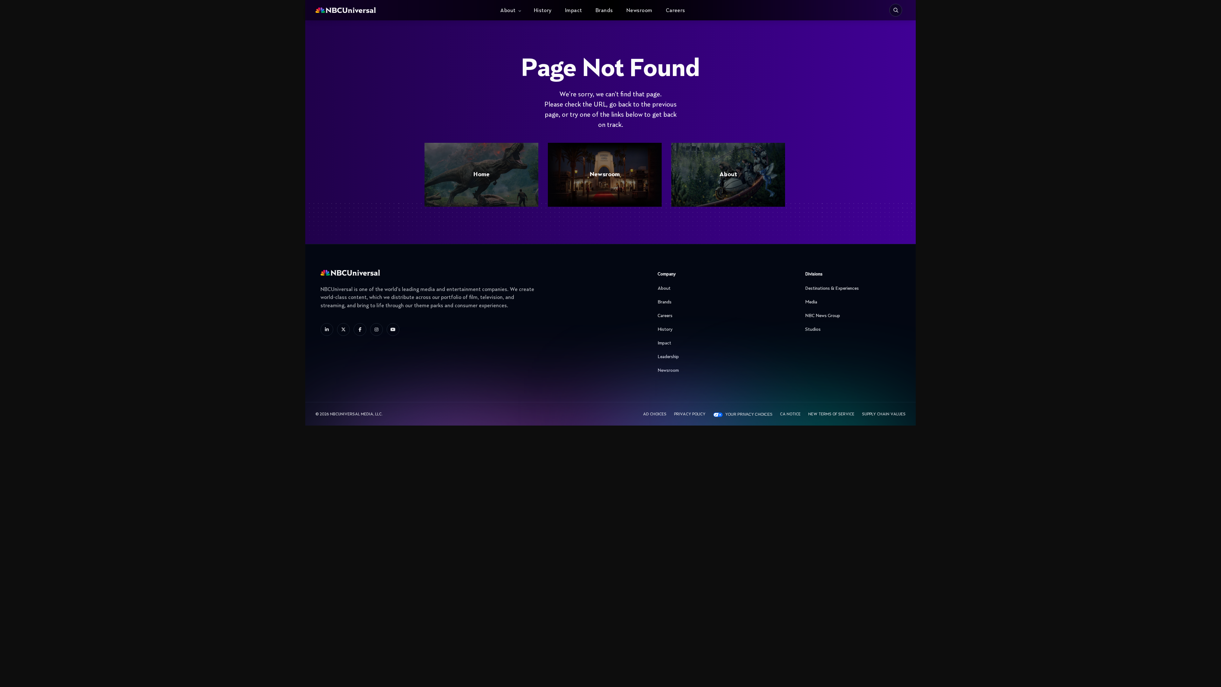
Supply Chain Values (884, 414)
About (507, 10)
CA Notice (790, 414)
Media (811, 302)
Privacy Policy (690, 414)
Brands (604, 10)
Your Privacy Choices (748, 414)
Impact (573, 10)
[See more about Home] (397, 10)
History (543, 10)
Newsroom (639, 10)
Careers (675, 10)
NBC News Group (822, 316)
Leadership (668, 357)
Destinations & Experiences (832, 288)
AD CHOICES (654, 414)
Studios (813, 329)
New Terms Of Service (831, 414)
